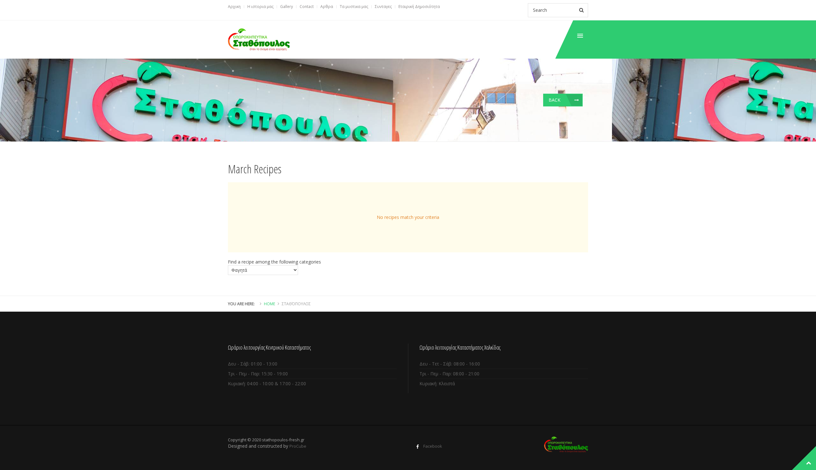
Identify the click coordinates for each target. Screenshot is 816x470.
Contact (307, 6)
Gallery (286, 6)
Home (269, 304)
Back (554, 100)
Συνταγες (383, 6)
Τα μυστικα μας (354, 6)
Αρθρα (326, 6)
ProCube (297, 446)
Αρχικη (234, 6)
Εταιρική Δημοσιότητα (419, 6)
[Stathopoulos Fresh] (259, 39)
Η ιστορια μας (260, 6)
